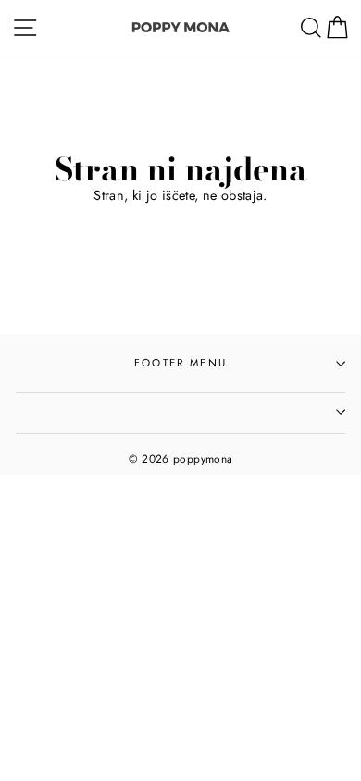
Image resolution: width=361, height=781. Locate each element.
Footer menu (180, 362)
